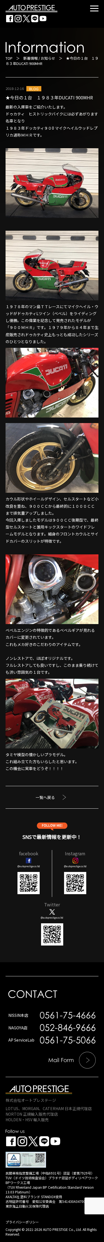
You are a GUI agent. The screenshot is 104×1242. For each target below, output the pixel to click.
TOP (9, 58)
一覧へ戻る (45, 797)
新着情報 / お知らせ (39, 58)
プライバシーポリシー (22, 1222)
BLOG (34, 88)
